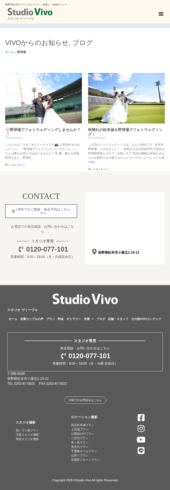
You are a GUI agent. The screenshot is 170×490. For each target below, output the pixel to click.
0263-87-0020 (24, 383)
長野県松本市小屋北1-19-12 (118, 252)
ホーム (9, 52)
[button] (161, 14)
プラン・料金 (55, 319)
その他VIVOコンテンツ (146, 319)
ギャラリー (74, 319)
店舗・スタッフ (118, 319)
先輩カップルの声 (32, 319)
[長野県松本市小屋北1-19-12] (94, 252)
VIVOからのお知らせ (37, 42)
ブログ (82, 42)
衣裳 (87, 319)
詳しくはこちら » (15, 164)
